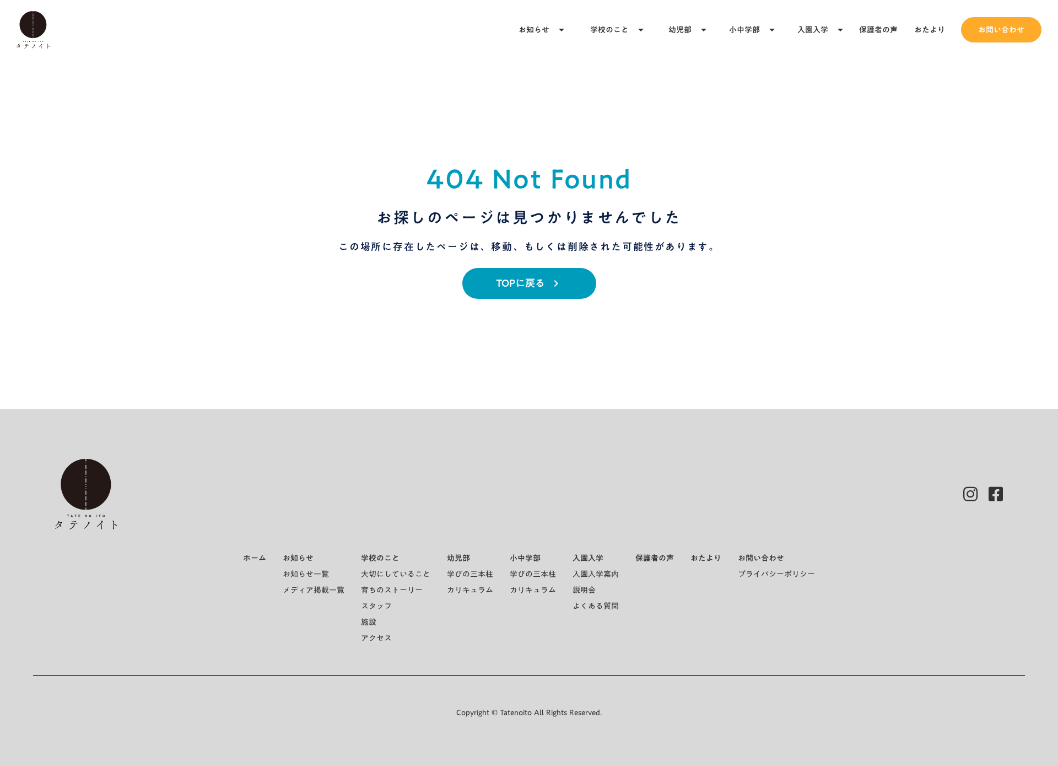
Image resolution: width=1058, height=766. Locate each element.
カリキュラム (470, 590)
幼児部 (680, 30)
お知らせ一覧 (306, 574)
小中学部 (744, 30)
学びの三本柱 (470, 574)
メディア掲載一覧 (313, 590)
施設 (368, 622)
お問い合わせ (1001, 30)
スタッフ (376, 606)
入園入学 (812, 30)
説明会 (584, 590)
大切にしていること (395, 574)
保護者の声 (878, 30)
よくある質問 (596, 606)
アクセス (376, 638)
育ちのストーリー (392, 590)
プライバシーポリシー (776, 574)
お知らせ (534, 30)
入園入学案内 (596, 574)
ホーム (254, 558)
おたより (929, 30)
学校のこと (609, 30)
